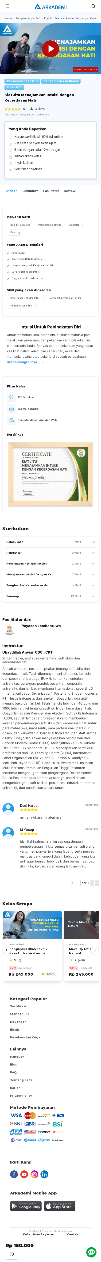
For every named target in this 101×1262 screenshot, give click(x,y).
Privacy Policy (21, 1095)
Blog (13, 1064)
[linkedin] (44, 1172)
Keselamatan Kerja (25, 1037)
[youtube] (24, 1172)
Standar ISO (19, 1014)
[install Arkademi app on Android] (26, 1204)
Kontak (72, 1234)
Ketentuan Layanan (38, 1234)
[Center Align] (12, 1254)
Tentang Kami (21, 1080)
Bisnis (14, 1029)
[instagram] (34, 1172)
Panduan (17, 1056)
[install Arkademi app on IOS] (59, 1204)
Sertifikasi (18, 1006)
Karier (15, 1088)
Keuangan (18, 1022)
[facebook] (14, 1172)
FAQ (13, 1072)
